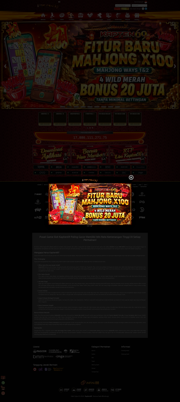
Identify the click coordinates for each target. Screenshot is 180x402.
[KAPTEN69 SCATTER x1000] (90, 204)
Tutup (131, 177)
